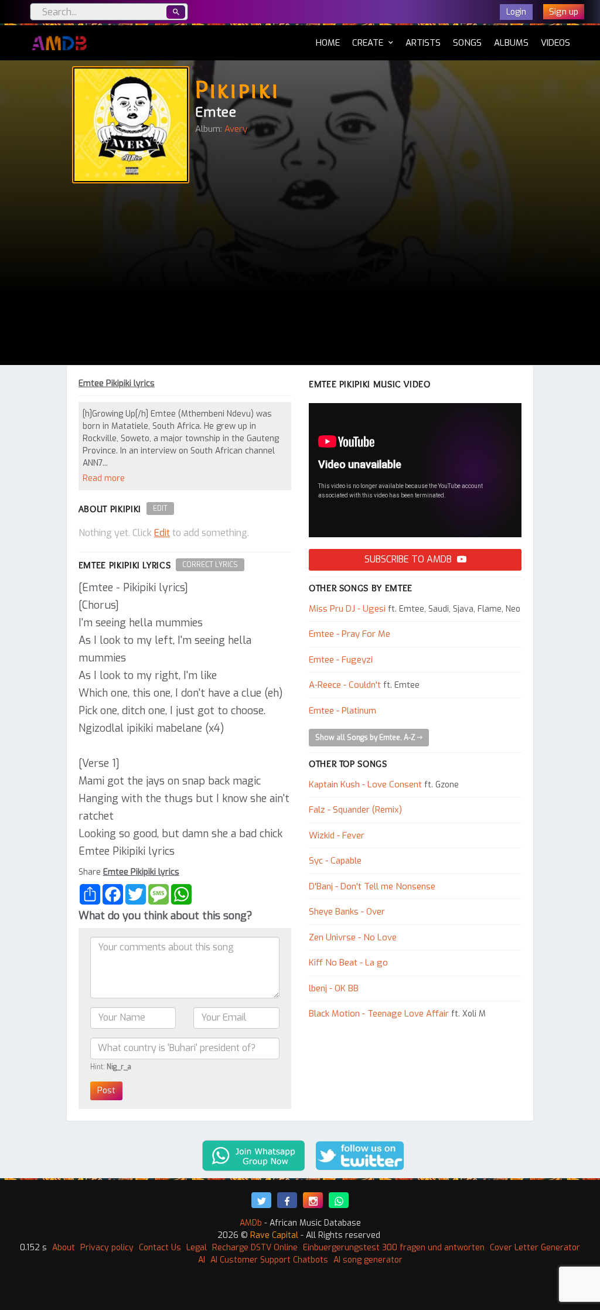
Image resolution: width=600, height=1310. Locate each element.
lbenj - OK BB (334, 988)
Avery (235, 129)
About (63, 1247)
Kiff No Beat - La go (348, 962)
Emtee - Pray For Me (349, 634)
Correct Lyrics (210, 564)
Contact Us (160, 1247)
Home (328, 42)
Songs (467, 43)
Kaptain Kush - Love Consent (365, 784)
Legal (196, 1247)
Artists (423, 43)
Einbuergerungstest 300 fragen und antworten (394, 1247)
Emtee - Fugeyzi (341, 660)
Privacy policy (107, 1247)
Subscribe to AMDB (409, 559)
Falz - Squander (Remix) (355, 810)
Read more (104, 478)
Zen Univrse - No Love (353, 937)
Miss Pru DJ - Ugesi (347, 609)
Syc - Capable (335, 860)
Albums (511, 43)
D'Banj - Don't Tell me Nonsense (372, 886)
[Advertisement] (300, 277)
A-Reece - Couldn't (345, 685)
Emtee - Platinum (342, 711)
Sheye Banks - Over (347, 911)
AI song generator (368, 1259)
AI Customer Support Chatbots (269, 1259)
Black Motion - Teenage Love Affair (379, 1013)
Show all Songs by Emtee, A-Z (366, 737)
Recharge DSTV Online (255, 1247)
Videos (555, 43)
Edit (160, 508)
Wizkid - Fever (336, 835)
